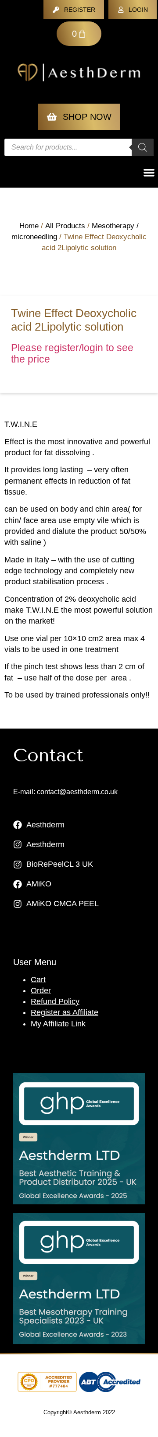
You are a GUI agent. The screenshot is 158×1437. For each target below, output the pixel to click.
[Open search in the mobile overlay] (79, 147)
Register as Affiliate (64, 1012)
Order (41, 990)
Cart (38, 979)
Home (29, 226)
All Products (65, 226)
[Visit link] (79, 1138)
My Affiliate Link (58, 1023)
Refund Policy (55, 1001)
